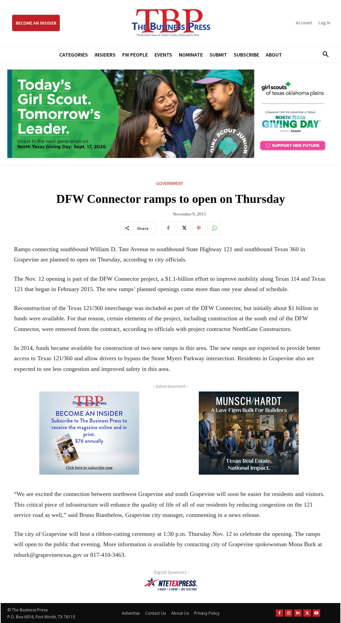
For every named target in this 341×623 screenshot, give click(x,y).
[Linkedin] (298, 613)
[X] (183, 228)
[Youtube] (316, 613)
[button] (323, 55)
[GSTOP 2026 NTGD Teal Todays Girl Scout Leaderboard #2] (170, 114)
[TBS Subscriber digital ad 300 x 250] (89, 433)
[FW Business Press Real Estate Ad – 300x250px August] (248, 433)
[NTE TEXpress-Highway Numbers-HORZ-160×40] (170, 584)
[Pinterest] (198, 228)
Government (169, 183)
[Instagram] (288, 613)
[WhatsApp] (214, 228)
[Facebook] (168, 228)
